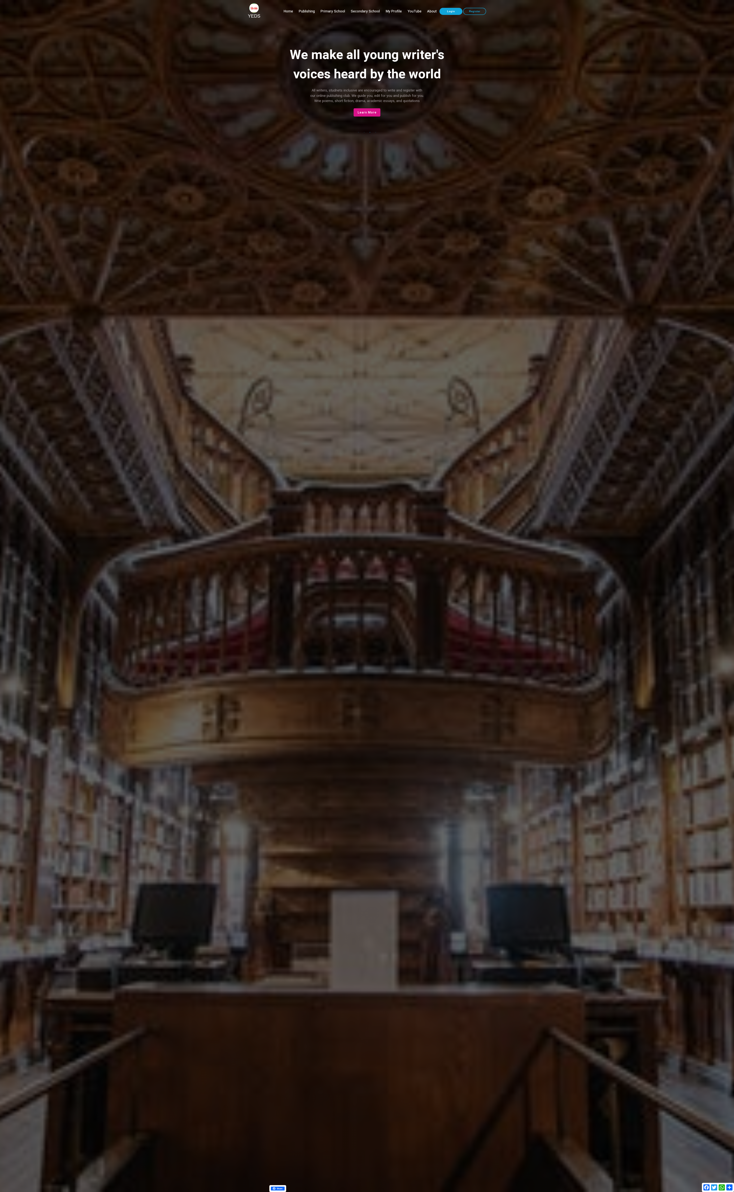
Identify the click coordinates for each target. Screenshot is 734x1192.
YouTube (414, 11)
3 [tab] (370, 132)
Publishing (307, 11)
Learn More (367, 112)
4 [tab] (376, 132)
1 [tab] (358, 132)
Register (474, 11)
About (432, 11)
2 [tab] (364, 132)
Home (288, 11)
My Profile (394, 11)
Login (451, 11)
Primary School (333, 11)
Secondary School (365, 11)
